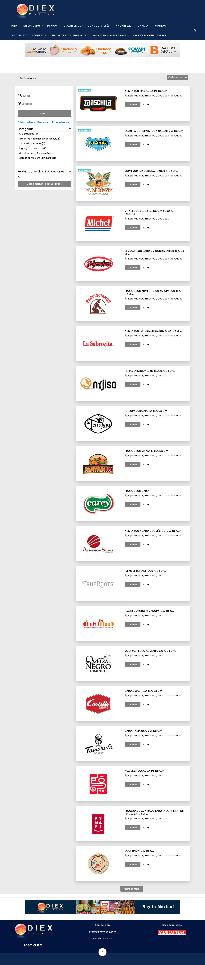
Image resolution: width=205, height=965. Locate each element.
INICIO (13, 25)
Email (146, 104)
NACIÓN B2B (123, 25)
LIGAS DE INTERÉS (99, 25)
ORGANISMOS (72, 25)
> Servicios (42, 122)
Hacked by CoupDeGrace (29, 35)
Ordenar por (176, 77)
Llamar (132, 104)
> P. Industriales (60, 122)
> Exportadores (26, 122)
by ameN (143, 25)
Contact (161, 25)
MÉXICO (52, 25)
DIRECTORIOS (32, 25)
